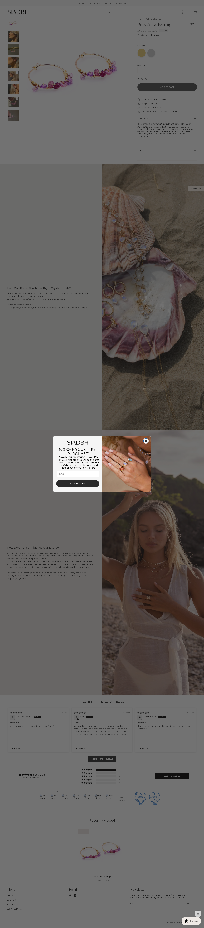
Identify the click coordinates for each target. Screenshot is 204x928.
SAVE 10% (78, 483)
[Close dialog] (145, 440)
